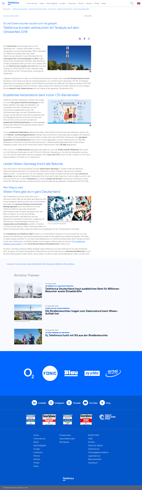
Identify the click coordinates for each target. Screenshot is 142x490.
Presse (96, 3)
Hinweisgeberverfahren (98, 452)
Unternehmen (32, 3)
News (104, 3)
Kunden (63, 3)
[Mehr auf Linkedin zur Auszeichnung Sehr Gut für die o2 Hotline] (68, 419)
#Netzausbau (50, 264)
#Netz (44, 264)
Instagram (59, 403)
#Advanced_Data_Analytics (23, 264)
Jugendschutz (94, 455)
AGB (90, 438)
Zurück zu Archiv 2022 (11, 16)
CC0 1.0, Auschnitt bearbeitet (57, 223)
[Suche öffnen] (132, 3)
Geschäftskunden (67, 438)
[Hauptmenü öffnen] (3, 3)
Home (36, 435)
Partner (81, 3)
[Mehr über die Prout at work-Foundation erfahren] (107, 419)
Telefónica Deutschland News (37, 9)
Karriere (89, 3)
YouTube (93, 403)
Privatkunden (65, 435)
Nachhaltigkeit (51, 3)
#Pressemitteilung (68, 264)
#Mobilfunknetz (36, 264)
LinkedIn (42, 403)
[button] (80, 38)
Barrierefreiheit (94, 459)
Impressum (93, 462)
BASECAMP (93, 435)
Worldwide (64, 442)
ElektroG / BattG (95, 445)
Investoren (72, 3)
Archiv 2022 (52, 9)
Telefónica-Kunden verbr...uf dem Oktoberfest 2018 (73, 9)
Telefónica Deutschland (19, 9)
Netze (42, 3)
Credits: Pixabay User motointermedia (59, 221)
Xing (108, 403)
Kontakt (91, 442)
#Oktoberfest (59, 264)
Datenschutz (93, 449)
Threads (77, 403)
